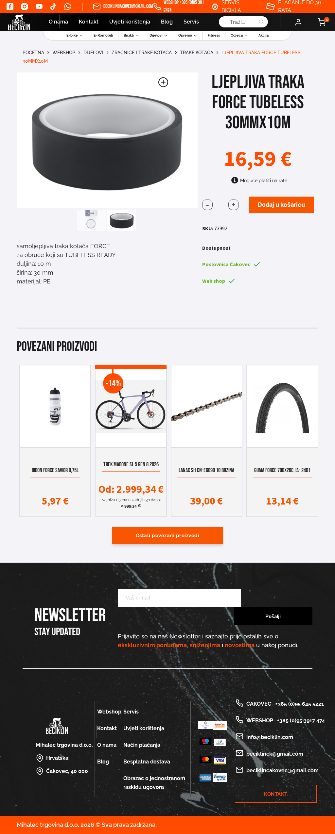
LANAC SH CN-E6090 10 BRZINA (207, 470)
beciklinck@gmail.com (274, 754)
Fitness (214, 35)
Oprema (185, 35)
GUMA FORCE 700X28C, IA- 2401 (282, 470)
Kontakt (88, 22)
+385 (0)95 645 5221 (298, 704)
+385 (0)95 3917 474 (299, 720)
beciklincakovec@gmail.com (124, 6)
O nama (58, 22)
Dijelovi (156, 35)
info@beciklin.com (269, 737)
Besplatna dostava (146, 762)
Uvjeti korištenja (129, 22)
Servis (191, 22)
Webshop (63, 52)
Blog (167, 22)
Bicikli (129, 35)
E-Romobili (103, 35)
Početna (33, 52)
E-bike (72, 35)
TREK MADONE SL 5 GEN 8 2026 (131, 464)
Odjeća (237, 35)
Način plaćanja (141, 745)
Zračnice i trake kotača (142, 52)
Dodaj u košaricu (281, 204)
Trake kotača (196, 52)
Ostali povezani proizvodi (168, 535)
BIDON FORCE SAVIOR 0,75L (55, 470)
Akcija (263, 35)
